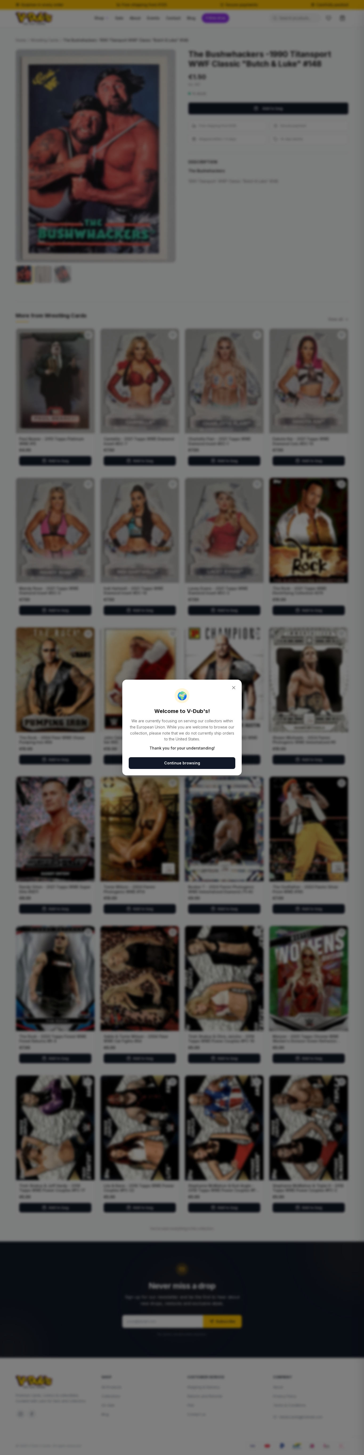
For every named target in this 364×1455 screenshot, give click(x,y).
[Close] (233, 687)
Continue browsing (182, 763)
